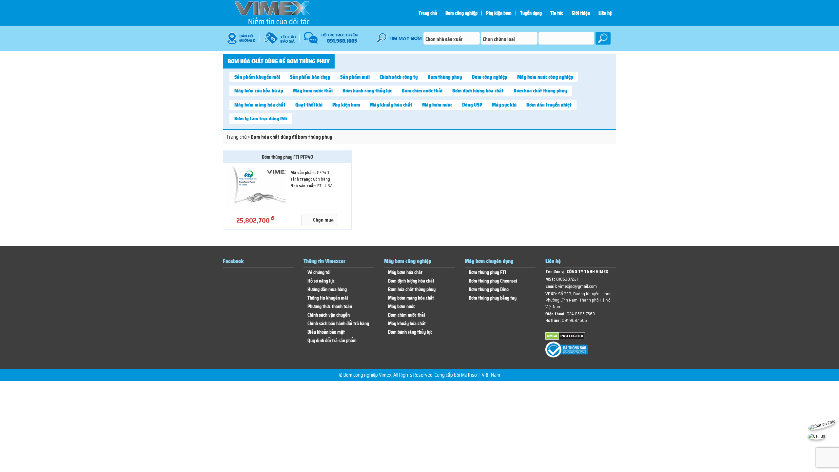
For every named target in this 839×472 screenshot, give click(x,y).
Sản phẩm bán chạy (310, 77)
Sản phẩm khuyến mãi (257, 77)
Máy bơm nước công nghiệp (545, 77)
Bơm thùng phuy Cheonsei (493, 281)
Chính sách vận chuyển (328, 315)
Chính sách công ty (399, 77)
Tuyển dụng (531, 13)
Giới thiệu (581, 13)
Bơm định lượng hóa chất (478, 91)
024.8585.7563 (581, 313)
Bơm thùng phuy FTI (487, 272)
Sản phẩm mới (355, 77)
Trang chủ (428, 13)
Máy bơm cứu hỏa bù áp (258, 91)
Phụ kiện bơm (499, 13)
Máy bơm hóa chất (405, 272)
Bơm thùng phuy (445, 77)
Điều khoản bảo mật (326, 332)
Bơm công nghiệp (461, 13)
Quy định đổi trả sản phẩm (332, 340)
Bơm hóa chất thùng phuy (540, 91)
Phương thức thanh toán (329, 306)
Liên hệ (605, 13)
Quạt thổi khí (308, 105)
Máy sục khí (504, 105)
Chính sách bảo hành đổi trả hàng (338, 323)
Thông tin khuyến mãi (327, 298)
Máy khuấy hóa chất (391, 105)
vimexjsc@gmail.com (577, 286)
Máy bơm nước (437, 105)
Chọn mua (323, 220)
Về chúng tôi (319, 272)
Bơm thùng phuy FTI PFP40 (287, 157)
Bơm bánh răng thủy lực (367, 91)
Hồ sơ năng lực (321, 281)
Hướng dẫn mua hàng (327, 289)
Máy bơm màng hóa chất (259, 105)
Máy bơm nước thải (313, 91)
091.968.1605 (574, 320)
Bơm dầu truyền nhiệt (549, 105)
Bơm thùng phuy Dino (489, 289)
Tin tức (556, 13)
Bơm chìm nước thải (422, 91)
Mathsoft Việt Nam (480, 375)
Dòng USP (472, 105)
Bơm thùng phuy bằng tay (493, 298)
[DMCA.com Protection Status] (565, 338)
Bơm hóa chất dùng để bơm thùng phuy (279, 61)
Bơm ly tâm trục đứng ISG (260, 119)
